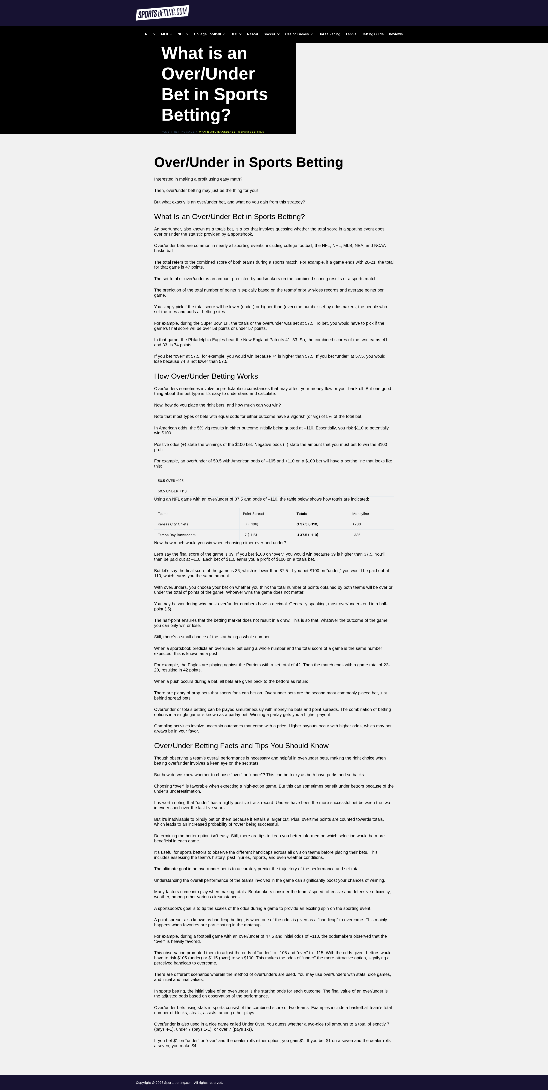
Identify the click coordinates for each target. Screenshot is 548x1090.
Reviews (396, 34)
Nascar (253, 34)
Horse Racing (329, 34)
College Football (207, 34)
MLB (164, 34)
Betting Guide (373, 34)
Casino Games (297, 34)
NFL (148, 34)
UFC (234, 34)
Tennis (350, 34)
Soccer (269, 34)
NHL (181, 34)
